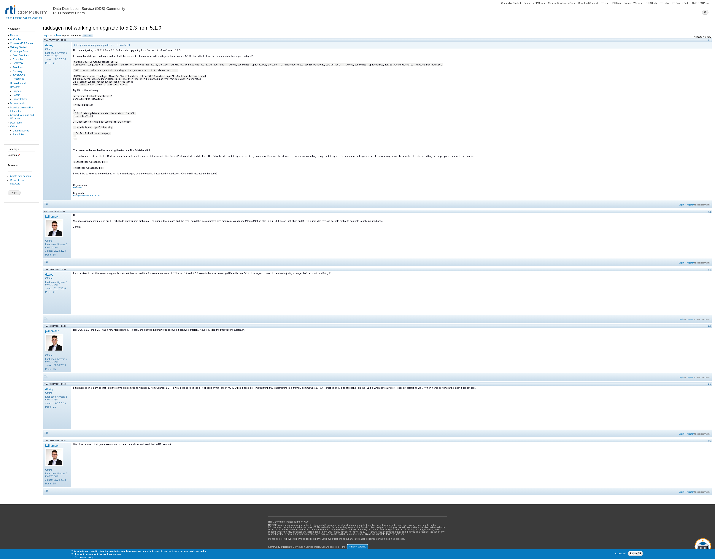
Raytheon (77, 188)
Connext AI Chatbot (511, 3)
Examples (18, 59)
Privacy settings (357, 546)
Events (627, 3)
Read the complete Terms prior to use (384, 534)
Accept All (620, 553)
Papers (16, 95)
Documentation (18, 103)
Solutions (18, 67)
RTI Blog (616, 3)
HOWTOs (18, 63)
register (57, 35)
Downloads (16, 122)
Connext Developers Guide (562, 3)
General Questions (32, 18)
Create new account (20, 176)
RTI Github (651, 3)
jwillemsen (52, 216)
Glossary (17, 71)
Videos (14, 126)
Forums (17, 18)
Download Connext (588, 3)
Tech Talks (18, 134)
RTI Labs (664, 3)
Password (14, 165)
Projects (17, 91)
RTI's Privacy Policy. (83, 557)
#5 (709, 384)
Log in (46, 35)
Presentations (20, 99)
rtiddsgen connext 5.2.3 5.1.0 (86, 196)
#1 (709, 40)
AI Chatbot (16, 39)
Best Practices (21, 55)
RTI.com (605, 3)
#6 (709, 440)
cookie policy (313, 539)
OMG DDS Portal (700, 3)
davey (49, 45)
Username (14, 155)
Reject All (635, 553)
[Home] (26, 7)
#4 (709, 326)
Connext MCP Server (534, 3)
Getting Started (18, 47)
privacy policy (293, 539)
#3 (709, 269)
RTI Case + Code (680, 3)
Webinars (638, 3)
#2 (709, 211)
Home (8, 18)
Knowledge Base (19, 51)
